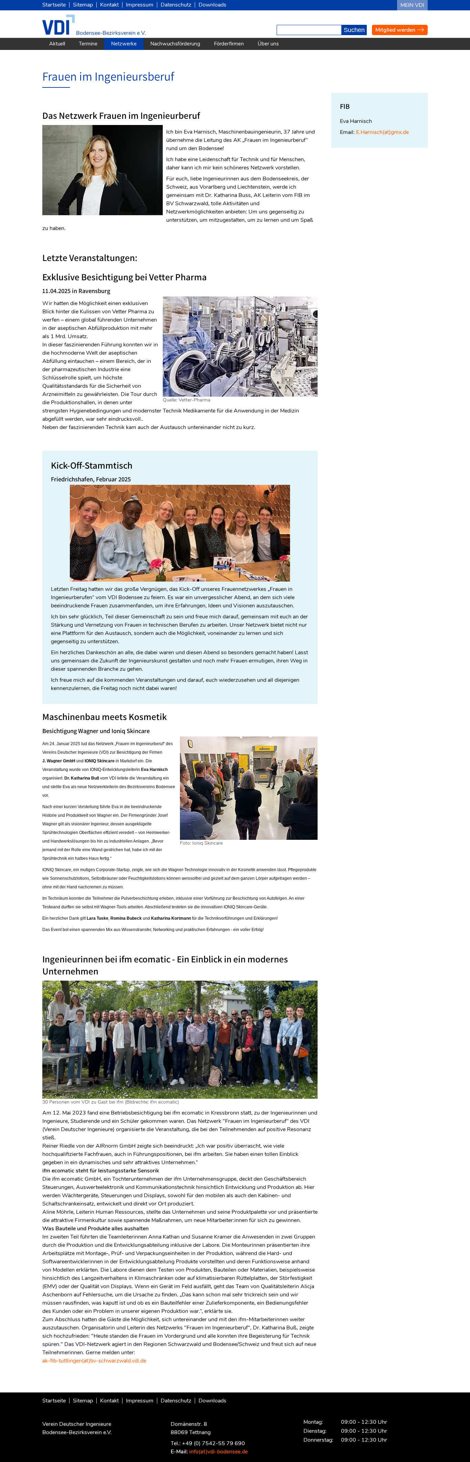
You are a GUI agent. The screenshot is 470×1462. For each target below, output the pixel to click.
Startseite (54, 5)
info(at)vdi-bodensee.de (218, 1451)
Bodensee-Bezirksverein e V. (110, 33)
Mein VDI (412, 5)
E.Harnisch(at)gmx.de (382, 132)
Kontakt (109, 5)
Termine (88, 43)
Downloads (212, 5)
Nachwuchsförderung (175, 43)
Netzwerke (124, 43)
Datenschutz (176, 5)
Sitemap (83, 5)
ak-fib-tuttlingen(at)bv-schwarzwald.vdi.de (94, 1361)
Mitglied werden (395, 30)
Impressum (139, 5)
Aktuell (57, 43)
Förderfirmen (229, 43)
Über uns (268, 43)
